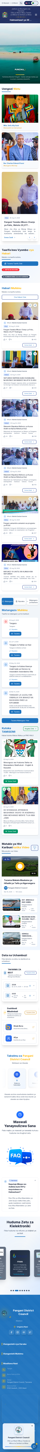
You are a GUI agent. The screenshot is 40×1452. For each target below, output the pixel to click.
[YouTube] (23, 1332)
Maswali (6, 3)
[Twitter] (29, 1332)
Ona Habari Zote (20, 297)
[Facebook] (10, 1332)
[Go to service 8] (29, 1290)
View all (34, 848)
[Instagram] (16, 1332)
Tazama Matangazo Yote (20, 720)
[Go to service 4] (20, 1290)
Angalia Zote (29, 729)
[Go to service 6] (24, 1290)
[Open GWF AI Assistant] (34, 1446)
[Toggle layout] (32, 1425)
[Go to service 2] (15, 1290)
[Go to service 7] (26, 1290)
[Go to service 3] (17, 1290)
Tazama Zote (30, 973)
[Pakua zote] (30, 985)
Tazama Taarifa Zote (14, 263)
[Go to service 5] (22, 1290)
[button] (20, 1194)
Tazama (17, 634)
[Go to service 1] (12, 1290)
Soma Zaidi (8, 237)
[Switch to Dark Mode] (21, 3)
